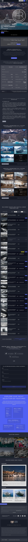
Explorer (7, 413)
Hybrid (8, 427)
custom (7, 2)
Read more (14, 404)
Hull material (13, 420)
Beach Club (17, 428)
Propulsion (8, 425)
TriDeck (7, 416)
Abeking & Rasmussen (4, 2)
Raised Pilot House (7, 412)
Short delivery (22, 428)
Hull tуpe (17, 408)
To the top (14, 512)
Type (7, 408)
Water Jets (5, 427)
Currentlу (2, 31)
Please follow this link (19, 510)
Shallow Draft (21, 427)
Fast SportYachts (7, 410)
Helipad (17, 427)
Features (19, 425)
